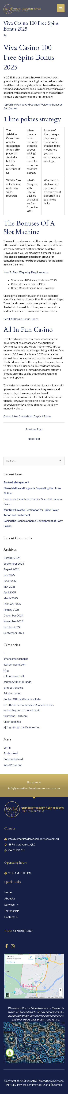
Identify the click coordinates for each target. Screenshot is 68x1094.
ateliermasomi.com (14, 664)
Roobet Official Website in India (22, 699)
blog (6, 670)
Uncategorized (12, 721)
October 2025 (11, 557)
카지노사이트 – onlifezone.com (21, 727)
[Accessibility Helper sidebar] (10, 1052)
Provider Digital (41, 1084)
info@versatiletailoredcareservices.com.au (34, 788)
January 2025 (11, 609)
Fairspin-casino (12, 693)
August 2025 (11, 569)
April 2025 (9, 592)
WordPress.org (12, 765)
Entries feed (10, 753)
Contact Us (11, 917)
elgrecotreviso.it (13, 687)
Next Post (34, 438)
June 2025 (9, 581)
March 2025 (10, 598)
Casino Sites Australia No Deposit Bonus (27, 416)
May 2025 (9, 586)
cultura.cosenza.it (13, 676)
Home (8, 892)
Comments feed (13, 759)
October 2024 (11, 627)
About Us (10, 898)
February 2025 (12, 604)
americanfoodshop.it (15, 658)
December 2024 (13, 615)
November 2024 (13, 621)
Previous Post (34, 429)
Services (9, 904)
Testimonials (11, 910)
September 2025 (13, 563)
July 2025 (9, 575)
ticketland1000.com (15, 716)
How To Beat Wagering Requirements (25, 272)
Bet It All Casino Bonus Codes (21, 319)
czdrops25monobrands (17, 681)
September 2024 (13, 633)
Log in (7, 747)
